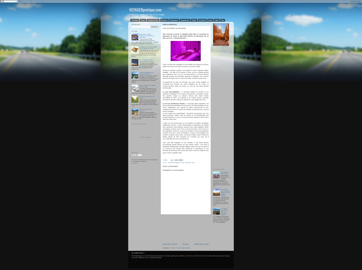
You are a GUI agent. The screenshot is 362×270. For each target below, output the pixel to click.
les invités (202, 20)
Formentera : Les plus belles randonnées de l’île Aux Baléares (225, 192)
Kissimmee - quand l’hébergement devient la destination (146, 36)
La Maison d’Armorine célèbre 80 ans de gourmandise (148, 47)
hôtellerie (177, 162)
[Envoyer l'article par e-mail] (171, 160)
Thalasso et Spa (153, 20)
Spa (193, 162)
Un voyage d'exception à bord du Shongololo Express (225, 211)
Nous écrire (135, 163)
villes (216, 20)
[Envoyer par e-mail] (175, 160)
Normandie (188, 162)
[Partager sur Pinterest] (182, 160)
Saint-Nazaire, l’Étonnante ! (225, 173)
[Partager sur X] (178, 160)
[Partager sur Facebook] (180, 160)
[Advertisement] (186, 228)
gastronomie (185, 20)
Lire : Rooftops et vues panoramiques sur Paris (146, 60)
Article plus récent (170, 244)
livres (210, 20)
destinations (174, 20)
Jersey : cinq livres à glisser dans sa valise (147, 86)
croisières (164, 20)
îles (222, 20)
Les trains (135, 20)
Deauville (171, 162)
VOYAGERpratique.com (145, 10)
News (143, 20)
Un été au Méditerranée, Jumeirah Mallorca (146, 73)
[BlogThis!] (177, 160)
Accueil (186, 244)
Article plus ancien (201, 244)
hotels (194, 20)
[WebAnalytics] (217, 228)
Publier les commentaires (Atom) (181, 248)
